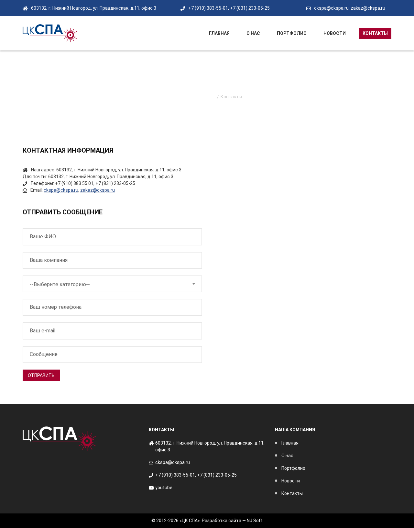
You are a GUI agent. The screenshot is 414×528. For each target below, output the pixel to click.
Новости (334, 33)
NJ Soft (255, 520)
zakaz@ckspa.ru (368, 8)
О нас (253, 33)
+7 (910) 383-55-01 (208, 8)
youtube (163, 487)
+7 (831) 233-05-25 (250, 8)
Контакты (375, 33)
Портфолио (292, 33)
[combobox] (112, 283)
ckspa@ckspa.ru (331, 8)
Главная (219, 33)
